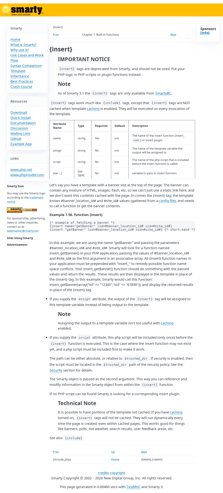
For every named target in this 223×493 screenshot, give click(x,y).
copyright (117, 472)
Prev (56, 35)
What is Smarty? (23, 44)
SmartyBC (163, 93)
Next (173, 35)
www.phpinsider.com (27, 174)
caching (93, 108)
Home (15, 39)
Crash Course (21, 86)
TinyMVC (133, 486)
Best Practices (21, 81)
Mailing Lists (20, 133)
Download (18, 112)
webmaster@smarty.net (23, 231)
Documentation (23, 123)
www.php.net (21, 169)
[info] (205, 32)
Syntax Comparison (26, 65)
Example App (21, 144)
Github (15, 138)
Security (55, 370)
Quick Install (20, 117)
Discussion (19, 128)
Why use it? (19, 50)
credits (103, 472)
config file (167, 200)
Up (113, 452)
